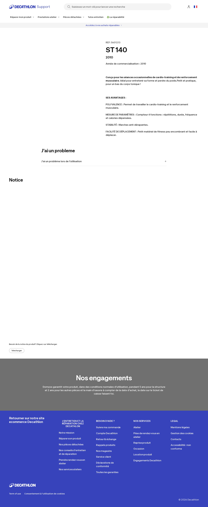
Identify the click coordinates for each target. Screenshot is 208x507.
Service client (103, 456)
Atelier (137, 427)
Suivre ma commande (108, 427)
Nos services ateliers (70, 469)
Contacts (176, 439)
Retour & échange (106, 439)
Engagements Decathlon (147, 460)
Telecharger (16, 351)
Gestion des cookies (182, 433)
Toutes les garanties (107, 472)
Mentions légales (180, 427)
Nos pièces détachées (71, 444)
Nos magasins (104, 451)
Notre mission (66, 432)
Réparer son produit (70, 438)
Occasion (138, 448)
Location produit (142, 454)
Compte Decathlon (106, 433)
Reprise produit (142, 442)
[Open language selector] (195, 6)
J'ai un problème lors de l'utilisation (61, 161)
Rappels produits (105, 445)
